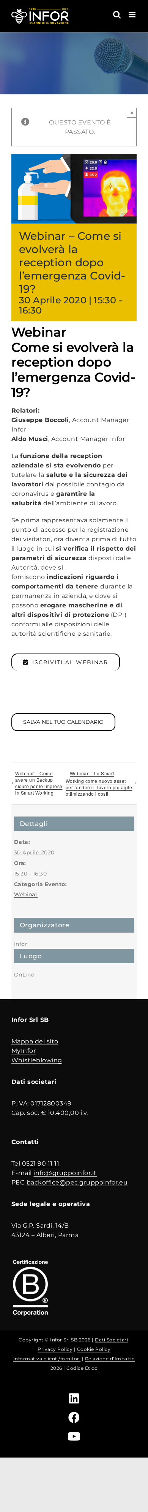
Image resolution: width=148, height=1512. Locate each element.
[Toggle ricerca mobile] (117, 15)
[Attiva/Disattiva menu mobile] (133, 15)
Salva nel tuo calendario (63, 722)
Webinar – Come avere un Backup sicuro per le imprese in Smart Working (39, 783)
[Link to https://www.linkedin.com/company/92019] (74, 1398)
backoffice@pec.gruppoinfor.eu (77, 1182)
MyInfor (23, 1050)
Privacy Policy (55, 1349)
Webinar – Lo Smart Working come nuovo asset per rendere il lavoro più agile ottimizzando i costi (99, 783)
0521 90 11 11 (41, 1163)
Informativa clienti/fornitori (47, 1358)
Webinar (26, 894)
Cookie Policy (94, 1349)
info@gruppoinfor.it (65, 1173)
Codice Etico (82, 1368)
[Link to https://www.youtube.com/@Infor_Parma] (74, 1436)
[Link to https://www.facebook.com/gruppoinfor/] (74, 1417)
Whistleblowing (36, 1060)
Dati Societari (111, 1340)
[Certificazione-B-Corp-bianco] (30, 1260)
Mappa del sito (34, 1041)
